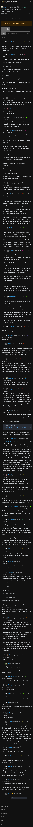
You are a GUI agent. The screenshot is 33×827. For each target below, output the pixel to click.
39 (3, 18)
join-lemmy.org (6, 824)
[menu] (30, 2)
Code (3, 820)
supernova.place (10, 2)
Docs (3, 816)
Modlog (3, 809)
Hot (3, 33)
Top (8, 33)
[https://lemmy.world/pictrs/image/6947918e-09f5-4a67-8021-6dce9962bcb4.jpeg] (29, 14)
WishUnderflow (7, 11)
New (23, 33)
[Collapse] (3, 41)
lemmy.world (4, 13)
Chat (3, 37)
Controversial (15, 33)
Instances (4, 813)
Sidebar (4, 29)
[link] (7, 18)
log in (12, 23)
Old (28, 33)
